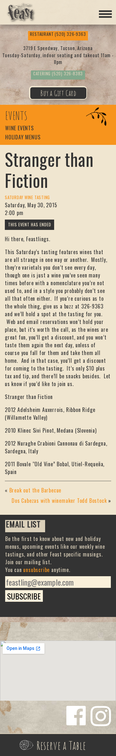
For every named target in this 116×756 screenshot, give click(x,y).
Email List (23, 525)
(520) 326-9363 (58, 34)
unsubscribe (36, 570)
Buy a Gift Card (58, 93)
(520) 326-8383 (58, 73)
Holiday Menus (22, 137)
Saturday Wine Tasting (27, 197)
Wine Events (19, 128)
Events (16, 116)
